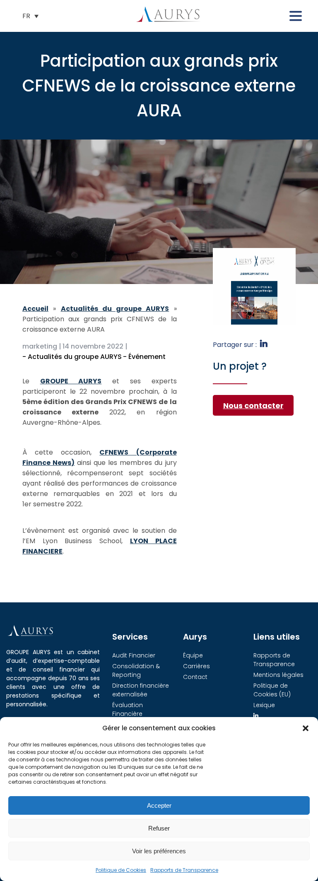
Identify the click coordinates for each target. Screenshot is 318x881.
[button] (305, 728)
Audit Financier (133, 655)
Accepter (159, 805)
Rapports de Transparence (184, 870)
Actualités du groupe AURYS (115, 308)
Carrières (196, 666)
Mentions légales (278, 675)
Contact (195, 677)
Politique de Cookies (121, 870)
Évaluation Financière (127, 709)
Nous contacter (253, 405)
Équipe (193, 655)
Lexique (264, 705)
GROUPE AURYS (71, 381)
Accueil (35, 308)
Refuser (159, 828)
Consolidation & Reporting (136, 670)
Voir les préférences (159, 851)
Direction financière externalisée (140, 689)
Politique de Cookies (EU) (272, 689)
